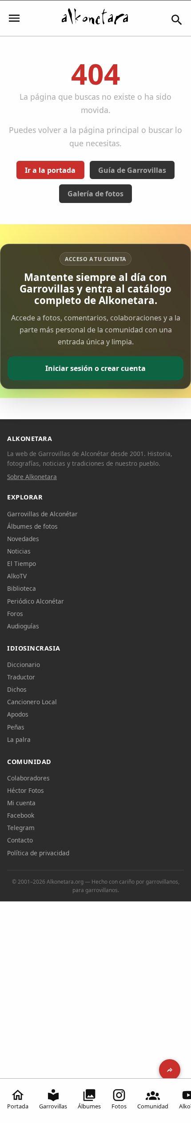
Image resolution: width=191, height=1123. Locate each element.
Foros (15, 613)
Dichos (17, 689)
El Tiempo (21, 563)
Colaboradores (28, 778)
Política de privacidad (38, 853)
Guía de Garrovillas (132, 170)
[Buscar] (177, 20)
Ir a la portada (50, 170)
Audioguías (23, 626)
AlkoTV (17, 576)
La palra (19, 739)
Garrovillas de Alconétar (42, 514)
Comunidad (152, 1106)
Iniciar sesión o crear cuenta (95, 368)
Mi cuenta (21, 803)
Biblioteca (21, 588)
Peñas (15, 727)
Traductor (21, 677)
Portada (17, 1106)
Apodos (17, 714)
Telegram (21, 827)
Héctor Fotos (25, 790)
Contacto (20, 840)
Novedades (23, 538)
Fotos (119, 1106)
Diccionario (23, 664)
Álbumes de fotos (32, 526)
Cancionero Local (32, 702)
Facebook (20, 815)
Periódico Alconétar (35, 601)
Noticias (19, 551)
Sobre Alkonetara (32, 476)
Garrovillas (53, 1106)
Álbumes (89, 1106)
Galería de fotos (95, 194)
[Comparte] (169, 1069)
